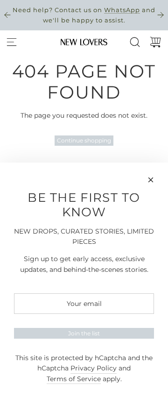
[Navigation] (11, 42)
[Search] (135, 42)
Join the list (84, 333)
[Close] (150, 180)
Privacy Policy (93, 368)
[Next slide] (160, 14)
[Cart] (155, 42)
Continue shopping (84, 140)
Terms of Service (74, 379)
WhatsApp (122, 10)
